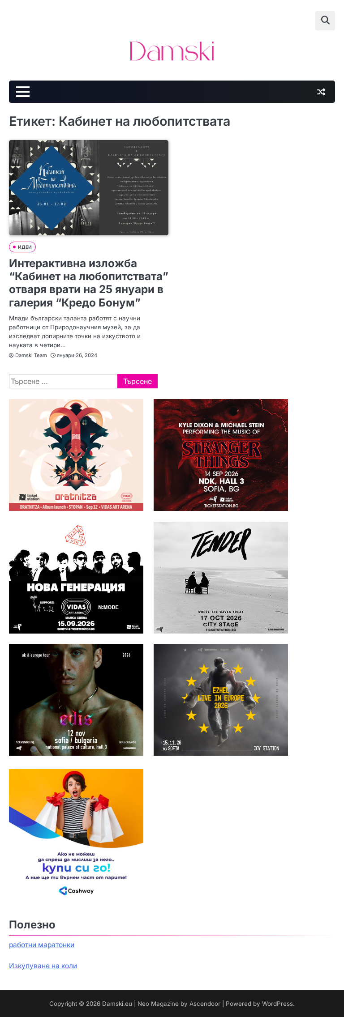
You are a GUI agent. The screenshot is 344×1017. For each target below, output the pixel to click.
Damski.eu (117, 1003)
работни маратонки (41, 944)
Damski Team (31, 355)
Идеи (25, 247)
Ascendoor (204, 1003)
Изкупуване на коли (43, 966)
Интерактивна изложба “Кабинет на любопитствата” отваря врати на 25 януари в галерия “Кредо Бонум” (88, 282)
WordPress (277, 1003)
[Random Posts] (321, 91)
